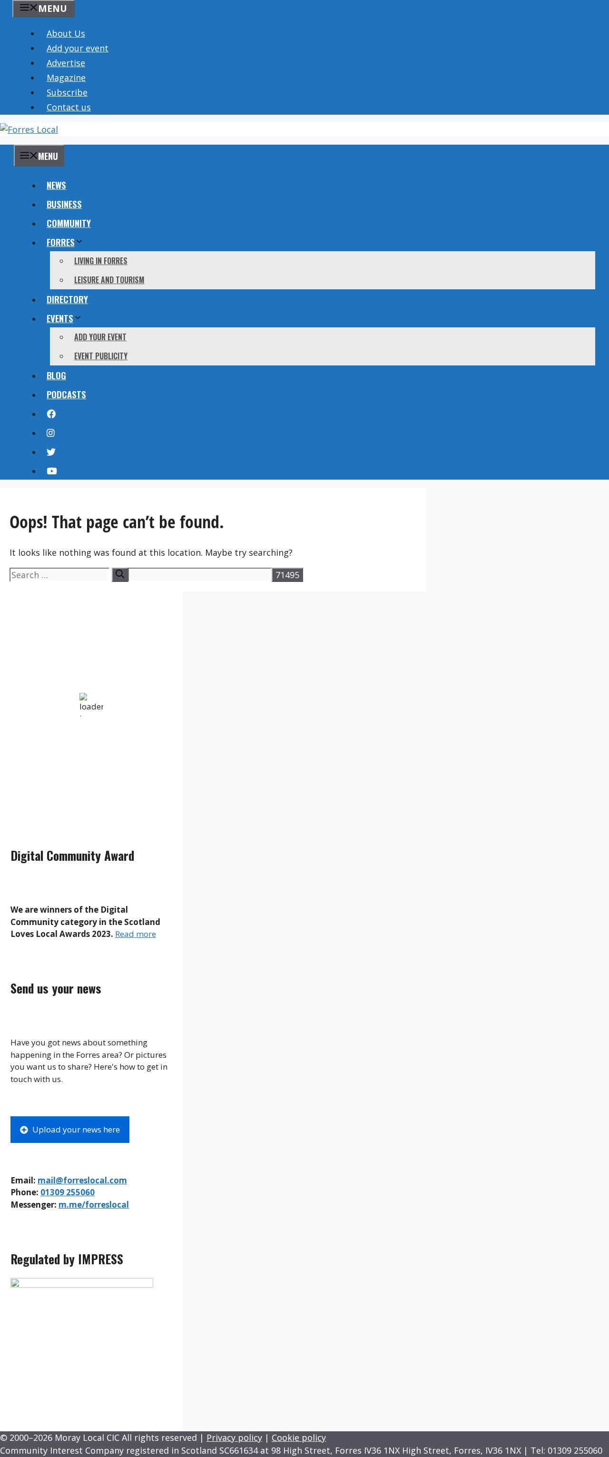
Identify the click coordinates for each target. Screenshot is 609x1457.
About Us (66, 33)
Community (69, 222)
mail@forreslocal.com (82, 1180)
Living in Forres (101, 260)
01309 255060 (67, 1192)
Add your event (77, 48)
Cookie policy (299, 1437)
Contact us (69, 107)
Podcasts (66, 394)
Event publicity (101, 356)
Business (64, 203)
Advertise (66, 63)
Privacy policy (234, 1437)
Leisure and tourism (109, 279)
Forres (61, 241)
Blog (56, 375)
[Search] (120, 575)
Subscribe (67, 92)
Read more (135, 933)
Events (60, 318)
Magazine (66, 77)
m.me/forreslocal (94, 1204)
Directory (67, 298)
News (56, 184)
